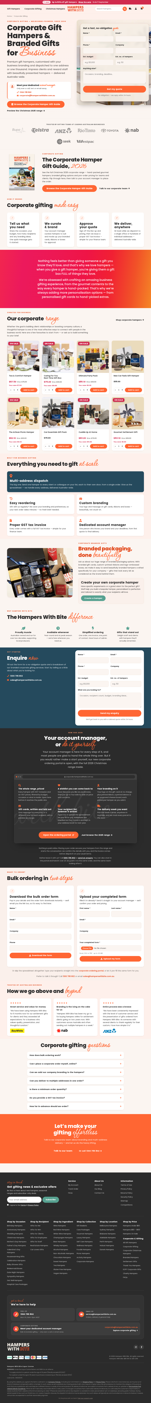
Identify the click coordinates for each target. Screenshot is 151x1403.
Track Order (73, 1189)
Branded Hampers (131, 1257)
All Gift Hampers (130, 1242)
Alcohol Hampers (60, 1249)
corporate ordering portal (91, 970)
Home (9, 16)
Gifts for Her (35, 1225)
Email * (118, 33)
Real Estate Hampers (39, 1245)
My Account (73, 1185)
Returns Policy (126, 1193)
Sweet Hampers (60, 1261)
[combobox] (110, 8)
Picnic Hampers (83, 1253)
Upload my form (111, 958)
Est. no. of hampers (124, 57)
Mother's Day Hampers (16, 1241)
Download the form (42, 955)
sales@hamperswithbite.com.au (26, 680)
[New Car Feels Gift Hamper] (128, 357)
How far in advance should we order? (49, 1106)
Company (119, 45)
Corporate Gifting (33, 9)
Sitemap (124, 1201)
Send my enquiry (109, 713)
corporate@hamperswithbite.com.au (37, 95)
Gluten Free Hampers (62, 1269)
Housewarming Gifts (15, 1256)
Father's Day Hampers (16, 1245)
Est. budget (88, 57)
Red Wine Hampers (61, 1230)
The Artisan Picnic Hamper (21, 432)
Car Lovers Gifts (37, 1249)
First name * (85, 908)
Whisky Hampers (60, 1245)
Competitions (126, 1205)
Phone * (86, 45)
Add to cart (28, 390)
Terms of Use (126, 1185)
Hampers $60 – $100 (131, 1230)
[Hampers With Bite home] (75, 9)
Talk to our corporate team (113, 188)
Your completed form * (90, 942)
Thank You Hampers (131, 1265)
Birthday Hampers (14, 1225)
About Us (98, 1185)
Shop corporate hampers (129, 320)
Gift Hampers (13, 9)
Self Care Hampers (85, 1241)
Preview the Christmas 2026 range (24, 110)
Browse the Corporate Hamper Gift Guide (37, 104)
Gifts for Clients (37, 1234)
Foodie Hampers (84, 1249)
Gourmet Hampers (85, 1234)
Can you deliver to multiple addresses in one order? (57, 1080)
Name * (86, 33)
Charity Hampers (130, 1273)
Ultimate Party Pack (88, 375)
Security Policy (127, 1197)
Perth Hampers (106, 1241)
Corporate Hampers (85, 1261)
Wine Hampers (59, 1225)
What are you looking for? (89, 690)
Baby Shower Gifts (15, 1264)
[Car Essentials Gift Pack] (58, 413)
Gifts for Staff (36, 1241)
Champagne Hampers (63, 1237)
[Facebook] (141, 1347)
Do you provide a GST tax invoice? (47, 1097)
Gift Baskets (82, 1225)
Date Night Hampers (15, 1272)
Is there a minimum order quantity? (48, 1089)
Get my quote (114, 89)
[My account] (135, 8)
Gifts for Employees (38, 1237)
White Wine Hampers (62, 1234)
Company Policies (54, 1382)
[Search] (125, 9)
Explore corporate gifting (124, 1330)
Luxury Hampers (83, 1237)
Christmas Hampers (55, 9)
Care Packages (83, 1230)
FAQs (70, 1193)
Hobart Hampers (107, 1245)
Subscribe (51, 1199)
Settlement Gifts (130, 1261)
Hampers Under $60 (131, 1225)
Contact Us (99, 1193)
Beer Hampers (59, 1241)
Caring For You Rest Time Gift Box (52, 376)
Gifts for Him (35, 1230)
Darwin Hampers (107, 1249)
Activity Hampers (84, 1257)
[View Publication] (22, 172)
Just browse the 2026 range (96, 835)
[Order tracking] (130, 8)
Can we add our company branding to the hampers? (57, 1072)
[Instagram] (136, 1347)
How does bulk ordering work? (45, 1055)
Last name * (116, 908)
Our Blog (98, 1189)
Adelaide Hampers (108, 1237)
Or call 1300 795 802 (89, 1151)
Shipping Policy (88, 1382)
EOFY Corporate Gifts (132, 1269)
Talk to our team (63, 1150)
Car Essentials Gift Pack (55, 432)
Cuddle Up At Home (88, 432)
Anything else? (89, 68)
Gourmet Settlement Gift (126, 432)
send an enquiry (85, 858)
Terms (23, 1205)
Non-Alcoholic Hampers (63, 1253)
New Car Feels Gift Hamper (126, 375)
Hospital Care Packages (17, 1284)
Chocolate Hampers (62, 1257)
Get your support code (85, 1398)
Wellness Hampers (84, 1245)
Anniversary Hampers (16, 1230)
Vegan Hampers (60, 1273)
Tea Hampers (59, 1265)
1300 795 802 (25, 92)
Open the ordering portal (60, 835)
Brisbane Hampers (107, 1234)
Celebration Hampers (16, 1260)
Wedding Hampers (15, 1234)
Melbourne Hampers (108, 1225)
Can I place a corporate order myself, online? (53, 1063)
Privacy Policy (33, 1205)
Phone (12, 942)
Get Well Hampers (14, 1280)
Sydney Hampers (107, 1230)
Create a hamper (93, 598)
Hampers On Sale (130, 1234)
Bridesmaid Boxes (14, 1268)
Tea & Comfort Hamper (20, 375)
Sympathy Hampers (15, 1276)
